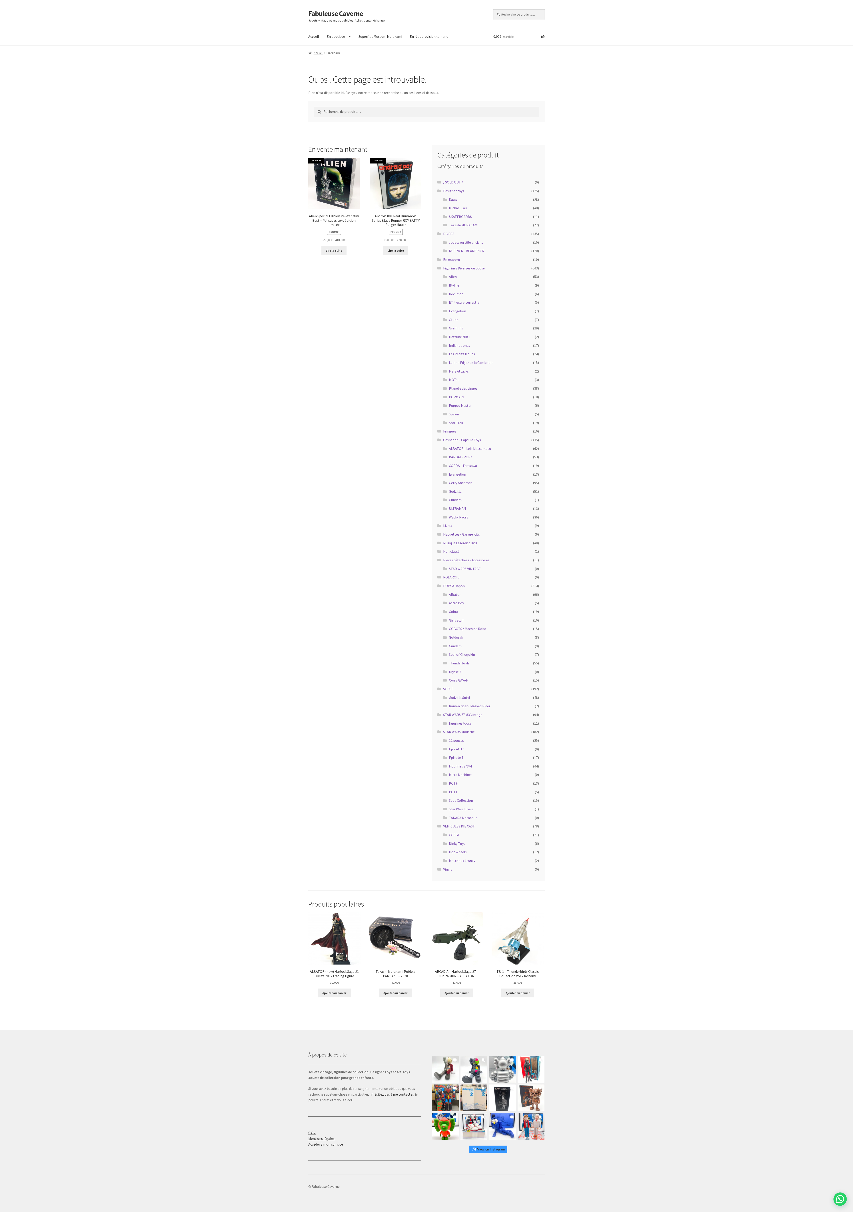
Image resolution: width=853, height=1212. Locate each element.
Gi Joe (453, 319)
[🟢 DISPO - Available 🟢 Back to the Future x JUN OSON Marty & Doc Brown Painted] (531, 1126)
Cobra (453, 611)
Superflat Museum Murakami (380, 36)
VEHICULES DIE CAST (459, 826)
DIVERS (448, 233)
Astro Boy (456, 603)
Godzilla (455, 491)
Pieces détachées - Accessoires (466, 560)
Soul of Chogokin (462, 654)
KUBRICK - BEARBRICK (466, 251)
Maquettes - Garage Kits (461, 534)
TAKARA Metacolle (463, 817)
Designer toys (453, 191)
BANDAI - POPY (460, 457)
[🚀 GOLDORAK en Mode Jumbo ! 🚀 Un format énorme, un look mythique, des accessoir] (445, 1097)
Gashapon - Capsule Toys (462, 440)
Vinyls (447, 869)
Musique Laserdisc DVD (460, 543)
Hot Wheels (458, 852)
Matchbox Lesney (462, 860)
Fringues (449, 431)
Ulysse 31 (456, 672)
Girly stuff (456, 620)
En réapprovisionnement (429, 36)
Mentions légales (321, 1138)
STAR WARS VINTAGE (465, 568)
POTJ (453, 792)
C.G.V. (312, 1132)
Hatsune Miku (459, 337)
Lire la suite (334, 251)
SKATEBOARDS (460, 216)
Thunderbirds (459, 663)
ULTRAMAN (457, 508)
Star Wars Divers (461, 809)
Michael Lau (458, 208)
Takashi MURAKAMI (463, 225)
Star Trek (456, 423)
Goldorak (456, 637)
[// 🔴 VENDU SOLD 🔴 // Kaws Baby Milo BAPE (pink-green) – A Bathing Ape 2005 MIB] (445, 1126)
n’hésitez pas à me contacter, (392, 1094)
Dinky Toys (457, 843)
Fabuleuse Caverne (335, 13)
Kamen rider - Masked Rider (469, 706)
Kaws (453, 199)
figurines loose (460, 723)
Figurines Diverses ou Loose (464, 268)
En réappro (451, 259)
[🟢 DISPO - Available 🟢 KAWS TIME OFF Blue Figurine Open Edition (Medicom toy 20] (502, 1126)
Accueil (313, 36)
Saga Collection (461, 800)
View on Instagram (491, 1149)
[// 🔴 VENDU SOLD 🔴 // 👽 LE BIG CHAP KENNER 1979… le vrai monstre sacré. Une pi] (531, 1069)
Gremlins (456, 328)
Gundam (455, 500)
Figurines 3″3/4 (460, 766)
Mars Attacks (459, 371)
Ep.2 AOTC (457, 749)
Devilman (456, 294)
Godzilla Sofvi (459, 697)
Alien (453, 276)
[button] (839, 1150)
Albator (455, 594)
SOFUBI (449, 689)
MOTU (453, 379)
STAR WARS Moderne (459, 732)
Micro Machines (460, 774)
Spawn (454, 414)
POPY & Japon (454, 586)
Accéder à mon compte (325, 1144)
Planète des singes (463, 388)
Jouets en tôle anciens (466, 242)
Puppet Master (460, 405)
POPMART (457, 397)
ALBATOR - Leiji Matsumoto (470, 448)
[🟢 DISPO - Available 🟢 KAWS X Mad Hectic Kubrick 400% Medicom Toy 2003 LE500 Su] (502, 1069)
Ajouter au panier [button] (334, 993)
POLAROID (451, 577)
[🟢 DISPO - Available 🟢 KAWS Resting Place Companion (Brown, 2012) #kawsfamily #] (445, 1069)
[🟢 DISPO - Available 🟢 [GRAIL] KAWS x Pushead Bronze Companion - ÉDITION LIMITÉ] (531, 1097)
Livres (447, 525)
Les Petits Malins (462, 354)
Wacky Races (458, 517)
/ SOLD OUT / (453, 182)
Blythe (454, 285)
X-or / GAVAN (458, 680)
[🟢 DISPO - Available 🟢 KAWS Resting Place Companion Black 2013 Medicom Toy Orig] (473, 1069)
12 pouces (456, 740)
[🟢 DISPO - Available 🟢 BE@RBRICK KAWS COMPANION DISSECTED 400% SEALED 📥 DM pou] (502, 1097)
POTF (453, 783)
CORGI (454, 835)
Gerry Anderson (460, 482)
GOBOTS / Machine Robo (467, 628)
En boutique (336, 36)
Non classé (451, 551)
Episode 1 (456, 757)
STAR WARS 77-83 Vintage (462, 714)
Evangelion (457, 311)
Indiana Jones (459, 345)
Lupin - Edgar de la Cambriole (471, 362)
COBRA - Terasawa (463, 465)
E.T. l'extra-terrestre (464, 302)
